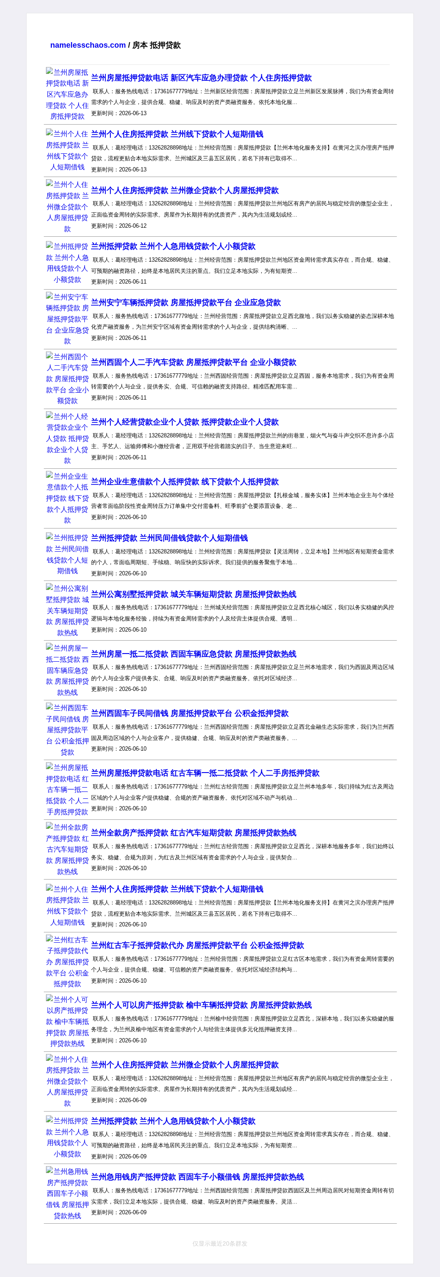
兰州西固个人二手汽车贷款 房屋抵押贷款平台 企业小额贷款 (193, 362)
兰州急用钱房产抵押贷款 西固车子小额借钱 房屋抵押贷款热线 (197, 1177)
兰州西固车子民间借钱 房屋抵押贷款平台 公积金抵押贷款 (190, 713)
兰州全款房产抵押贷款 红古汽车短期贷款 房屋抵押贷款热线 (193, 832)
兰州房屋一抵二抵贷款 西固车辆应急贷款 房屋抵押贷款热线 (193, 654)
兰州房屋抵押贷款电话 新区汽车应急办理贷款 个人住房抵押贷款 (201, 77)
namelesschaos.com (88, 45)
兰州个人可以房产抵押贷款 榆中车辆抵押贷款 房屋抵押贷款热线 (201, 1005)
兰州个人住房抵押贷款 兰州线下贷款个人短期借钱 (177, 134)
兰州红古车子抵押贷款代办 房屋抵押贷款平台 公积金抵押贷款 (197, 945)
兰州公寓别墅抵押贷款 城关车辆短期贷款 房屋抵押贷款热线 (193, 594)
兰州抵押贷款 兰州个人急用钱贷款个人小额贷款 (173, 246)
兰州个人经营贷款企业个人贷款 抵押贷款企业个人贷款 (185, 422)
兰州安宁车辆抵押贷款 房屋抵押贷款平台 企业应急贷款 (186, 302)
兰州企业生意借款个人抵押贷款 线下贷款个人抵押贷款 (185, 481)
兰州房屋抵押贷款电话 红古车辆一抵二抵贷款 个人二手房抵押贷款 (205, 773)
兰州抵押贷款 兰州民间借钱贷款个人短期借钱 (169, 538)
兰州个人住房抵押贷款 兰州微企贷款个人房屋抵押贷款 (185, 190)
